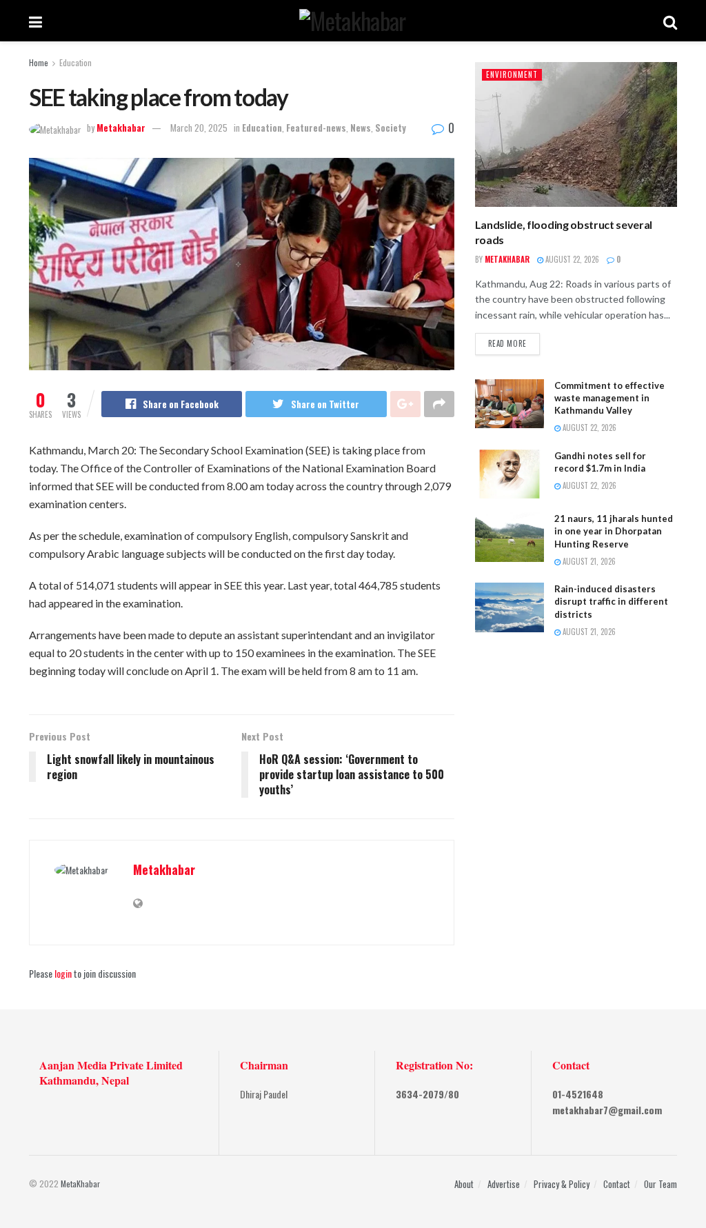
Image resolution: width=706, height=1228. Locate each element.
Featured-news (316, 127)
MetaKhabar (80, 1183)
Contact (616, 1184)
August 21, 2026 (588, 561)
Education (75, 62)
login (63, 973)
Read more (507, 343)
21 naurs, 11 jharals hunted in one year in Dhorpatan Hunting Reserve (613, 531)
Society (390, 127)
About (464, 1184)
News (360, 127)
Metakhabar (121, 127)
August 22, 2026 (571, 259)
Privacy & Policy (561, 1184)
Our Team (660, 1184)
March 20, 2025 (199, 127)
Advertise (503, 1184)
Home (38, 62)
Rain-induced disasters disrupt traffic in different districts (611, 601)
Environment (512, 74)
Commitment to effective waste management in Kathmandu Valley (609, 398)
